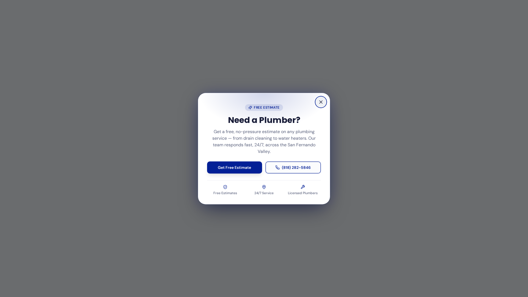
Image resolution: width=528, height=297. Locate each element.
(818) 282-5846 (296, 167)
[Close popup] (320, 102)
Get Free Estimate (234, 167)
